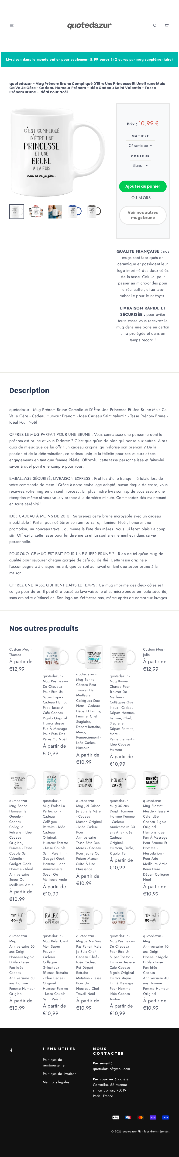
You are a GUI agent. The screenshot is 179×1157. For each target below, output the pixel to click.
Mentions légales (56, 1082)
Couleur (140, 156)
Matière (140, 136)
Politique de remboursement (55, 1062)
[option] (57, 151)
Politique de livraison (59, 1073)
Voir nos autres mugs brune (143, 215)
